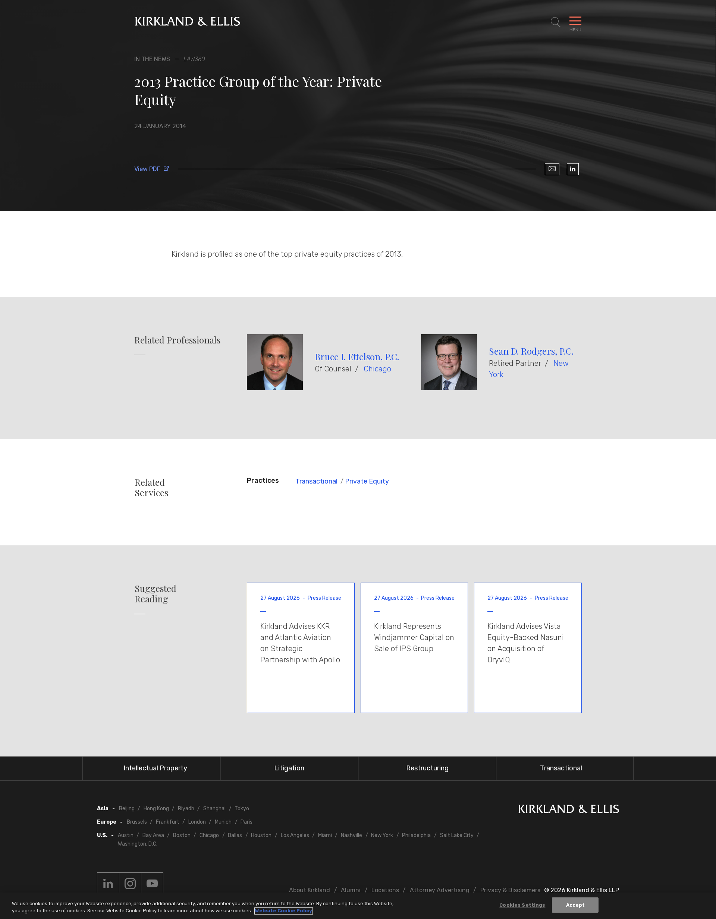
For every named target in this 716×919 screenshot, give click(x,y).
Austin (126, 835)
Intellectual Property (155, 768)
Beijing (127, 808)
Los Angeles (295, 835)
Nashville (351, 835)
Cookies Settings (522, 905)
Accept (575, 905)
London (197, 822)
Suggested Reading (155, 594)
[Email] (552, 169)
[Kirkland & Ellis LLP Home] (568, 810)
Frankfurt (167, 822)
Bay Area (153, 835)
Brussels (137, 822)
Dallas (235, 835)
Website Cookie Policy (283, 911)
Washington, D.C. (137, 844)
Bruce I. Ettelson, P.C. (357, 356)
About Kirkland (309, 890)
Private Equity (367, 481)
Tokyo (242, 808)
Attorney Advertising (440, 890)
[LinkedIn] (573, 169)
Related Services (151, 487)
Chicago (377, 368)
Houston (261, 835)
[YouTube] (152, 883)
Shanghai (214, 808)
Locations (385, 890)
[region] (358, 906)
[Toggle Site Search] (555, 22)
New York (382, 835)
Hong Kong (156, 808)
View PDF (147, 168)
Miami (325, 835)
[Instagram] (130, 883)
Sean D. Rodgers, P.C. (531, 351)
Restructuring (427, 768)
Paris (246, 822)
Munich (223, 822)
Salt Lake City (457, 835)
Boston (182, 835)
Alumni (351, 890)
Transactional (316, 481)
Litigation (289, 768)
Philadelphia (416, 835)
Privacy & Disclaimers (510, 890)
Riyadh (186, 808)
